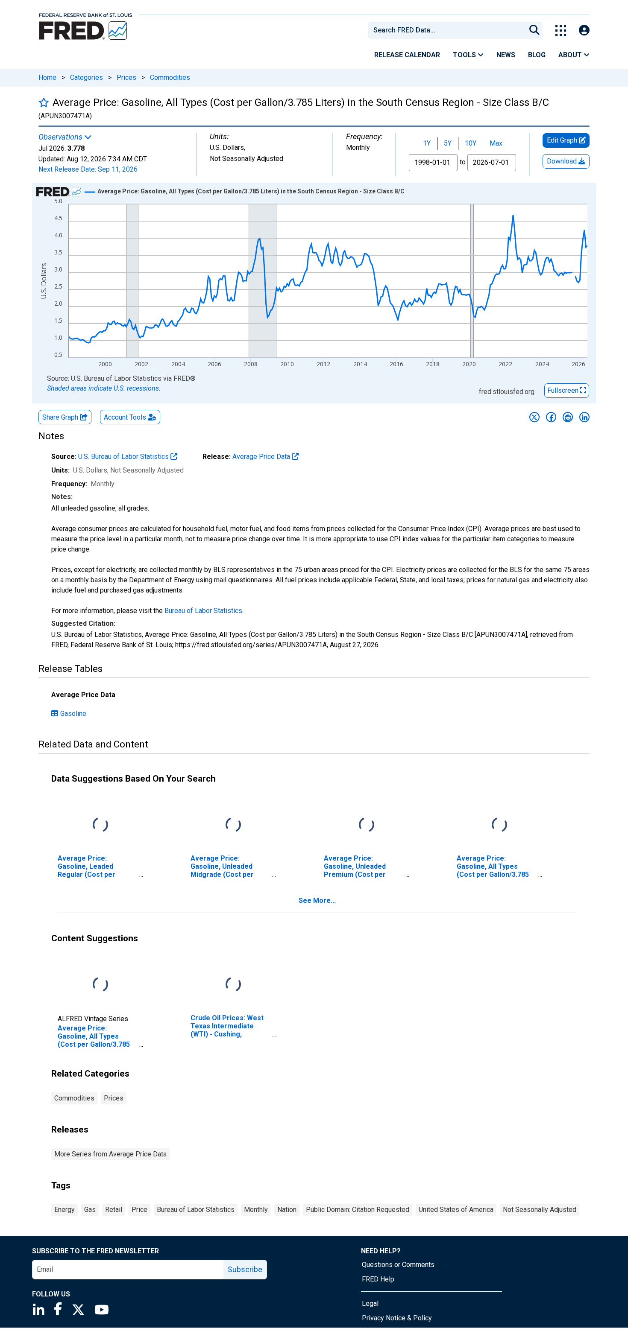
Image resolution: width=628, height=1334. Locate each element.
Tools (465, 55)
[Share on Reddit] (568, 417)
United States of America (456, 1210)
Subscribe (245, 1269)
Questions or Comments (398, 1265)
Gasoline (73, 713)
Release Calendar (407, 55)
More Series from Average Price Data (110, 1154)
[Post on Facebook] (551, 417)
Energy (64, 1210)
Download (562, 161)
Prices (126, 77)
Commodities (170, 77)
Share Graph (61, 417)
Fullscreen (563, 390)
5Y (448, 143)
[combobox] (446, 30)
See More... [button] (317, 900)
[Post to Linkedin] (584, 417)
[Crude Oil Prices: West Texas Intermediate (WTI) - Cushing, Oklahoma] (233, 985)
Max (496, 143)
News (505, 55)
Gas (90, 1210)
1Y (427, 143)
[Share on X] (534, 417)
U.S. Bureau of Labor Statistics (124, 456)
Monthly (256, 1210)
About (571, 55)
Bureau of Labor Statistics (203, 611)
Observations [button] (61, 137)
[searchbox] (448, 30)
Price (139, 1210)
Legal (370, 1303)
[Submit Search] (534, 30)
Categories (86, 77)
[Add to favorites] (43, 102)
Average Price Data (262, 456)
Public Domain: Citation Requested (357, 1210)
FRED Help (378, 1279)
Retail (113, 1210)
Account (125, 417)
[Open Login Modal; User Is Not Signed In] (584, 30)
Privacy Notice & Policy (397, 1318)
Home (47, 77)
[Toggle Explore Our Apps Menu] (560, 30)
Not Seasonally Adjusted (539, 1210)
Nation (286, 1210)
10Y (470, 143)
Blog (537, 55)
